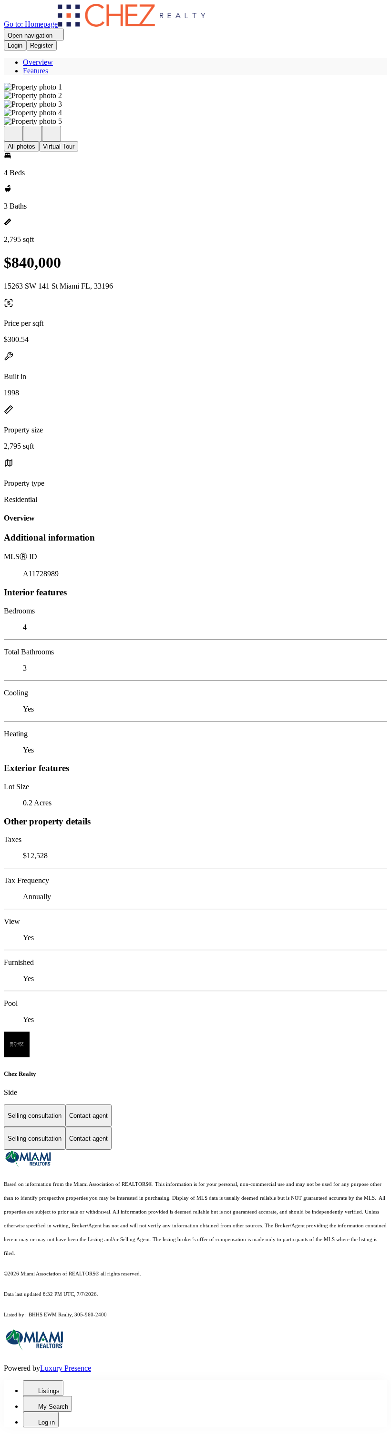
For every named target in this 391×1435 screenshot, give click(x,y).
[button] (195, 87)
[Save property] (32, 133)
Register (41, 45)
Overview (38, 62)
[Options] (13, 133)
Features (35, 71)
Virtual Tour (58, 146)
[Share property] (51, 133)
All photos (21, 146)
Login (15, 45)
